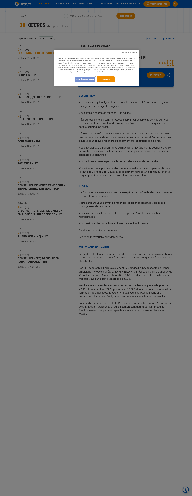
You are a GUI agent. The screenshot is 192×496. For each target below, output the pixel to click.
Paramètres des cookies (85, 79)
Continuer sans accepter (129, 53)
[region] (96, 68)
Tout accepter (106, 79)
